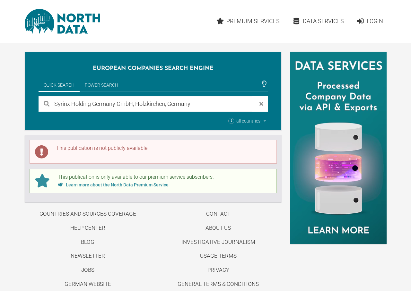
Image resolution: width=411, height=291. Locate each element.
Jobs (87, 270)
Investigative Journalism (218, 242)
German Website (88, 284)
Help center (87, 228)
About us (218, 228)
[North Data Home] (62, 21)
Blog (87, 242)
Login (375, 21)
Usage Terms (218, 255)
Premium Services (253, 21)
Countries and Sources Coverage (87, 213)
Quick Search (59, 85)
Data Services (323, 21)
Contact (218, 213)
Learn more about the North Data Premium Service (117, 184)
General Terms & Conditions (218, 284)
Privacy (218, 270)
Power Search (101, 85)
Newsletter (88, 255)
